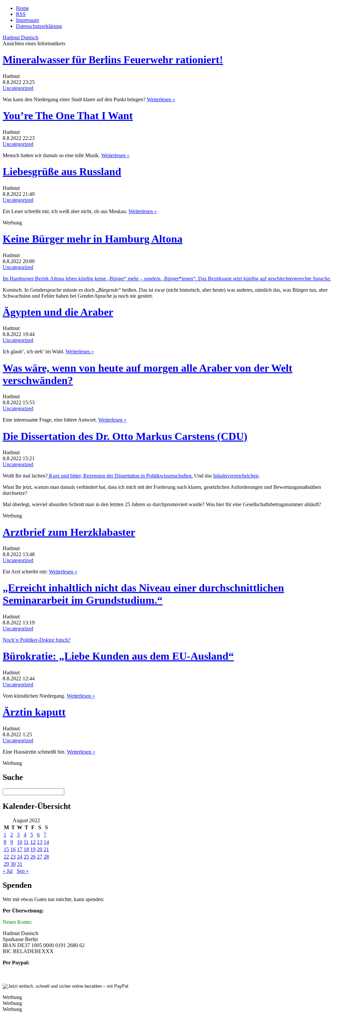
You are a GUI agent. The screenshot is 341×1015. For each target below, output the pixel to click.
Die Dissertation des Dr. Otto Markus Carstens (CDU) (125, 436)
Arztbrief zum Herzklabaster (69, 532)
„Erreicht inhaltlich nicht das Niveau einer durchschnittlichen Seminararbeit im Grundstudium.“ (143, 594)
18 (26, 849)
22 (6, 856)
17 (19, 849)
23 (13, 856)
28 (46, 856)
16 (13, 849)
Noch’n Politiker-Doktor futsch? (37, 640)
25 (26, 856)
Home (22, 8)
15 (6, 849)
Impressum (27, 20)
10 (19, 842)
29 (6, 864)
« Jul (8, 871)
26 (33, 856)
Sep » (23, 871)
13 (39, 842)
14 (46, 842)
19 (33, 849)
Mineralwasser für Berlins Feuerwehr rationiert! (113, 60)
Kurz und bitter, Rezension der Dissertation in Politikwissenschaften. (120, 476)
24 (19, 856)
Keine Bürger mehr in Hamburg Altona (92, 239)
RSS (21, 14)
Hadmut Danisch (20, 37)
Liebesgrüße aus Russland (62, 171)
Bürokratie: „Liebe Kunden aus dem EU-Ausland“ (118, 656)
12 (33, 842)
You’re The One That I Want (68, 116)
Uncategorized (18, 88)
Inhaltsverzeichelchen (235, 476)
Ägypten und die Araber (58, 312)
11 (26, 842)
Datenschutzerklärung (39, 26)
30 (13, 864)
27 (39, 856)
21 (46, 849)
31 (19, 864)
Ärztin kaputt (34, 712)
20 (39, 849)
